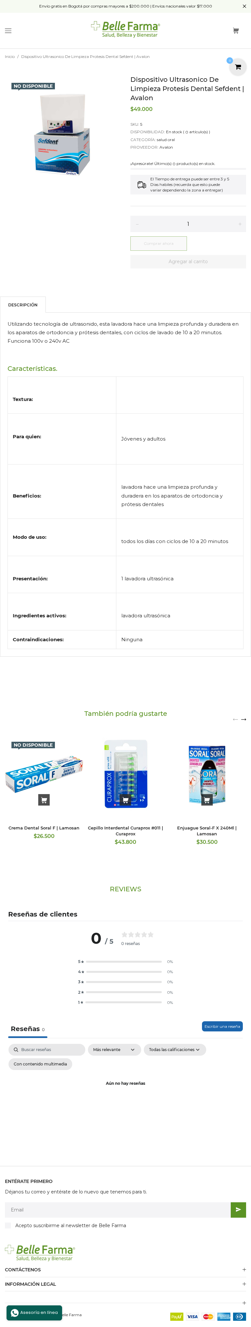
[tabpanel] (125, 1099)
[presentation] (235, 719)
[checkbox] (40, 1064)
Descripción (23, 304)
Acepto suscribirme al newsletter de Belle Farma (70, 1225)
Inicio (10, 56)
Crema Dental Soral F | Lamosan (43, 827)
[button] (125, 961)
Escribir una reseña (222, 1026)
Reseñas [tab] (28, 1029)
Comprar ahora (159, 243)
